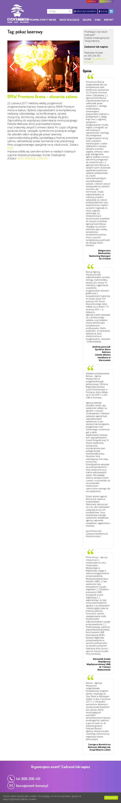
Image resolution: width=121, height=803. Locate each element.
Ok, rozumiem (111, 797)
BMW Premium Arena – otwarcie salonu (42, 96)
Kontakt (109, 19)
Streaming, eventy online (41, 19)
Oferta (20, 19)
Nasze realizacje (69, 19)
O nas (98, 19)
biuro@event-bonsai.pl (95, 60)
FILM (10, 148)
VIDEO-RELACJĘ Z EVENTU (32, 158)
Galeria (87, 19)
